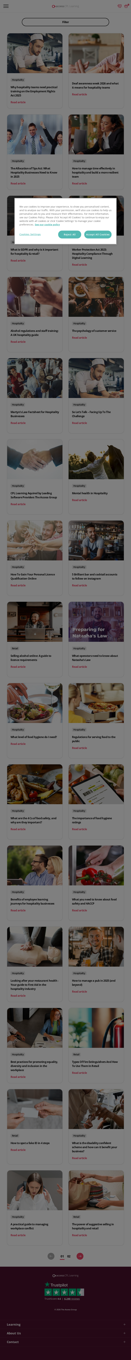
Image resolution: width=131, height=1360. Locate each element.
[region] (65, 221)
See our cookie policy (47, 224)
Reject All (70, 234)
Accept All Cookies (98, 234)
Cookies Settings (30, 234)
